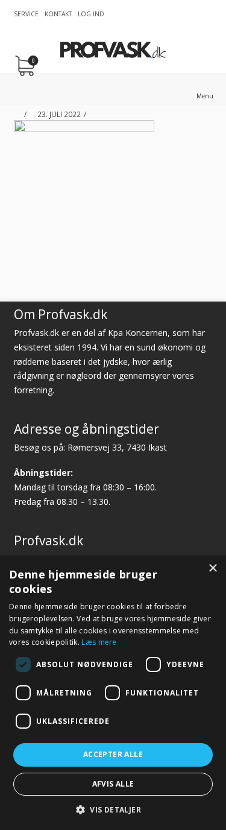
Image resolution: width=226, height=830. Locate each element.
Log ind (91, 14)
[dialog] (113, 693)
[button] (113, 809)
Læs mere (98, 642)
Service (26, 14)
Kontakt (58, 14)
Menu (204, 96)
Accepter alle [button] (113, 754)
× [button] (212, 568)
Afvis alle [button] (113, 784)
